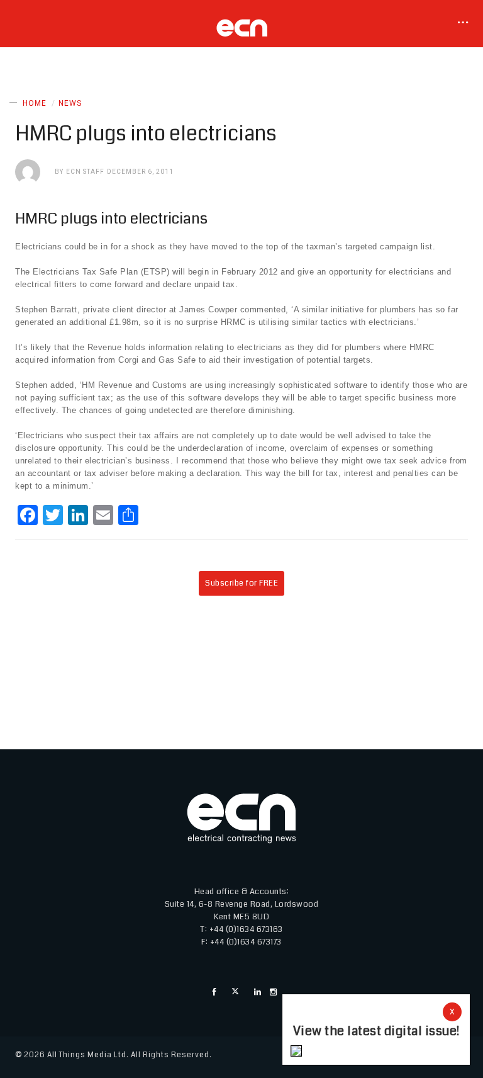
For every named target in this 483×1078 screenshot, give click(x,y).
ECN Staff (85, 171)
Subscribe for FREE (241, 583)
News (70, 103)
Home (35, 103)
